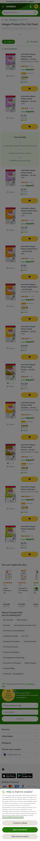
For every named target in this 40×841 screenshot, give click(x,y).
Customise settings (20, 823)
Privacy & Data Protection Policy (13, 817)
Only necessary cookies (20, 836)
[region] (20, 815)
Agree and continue (20, 830)
